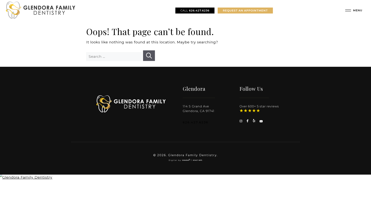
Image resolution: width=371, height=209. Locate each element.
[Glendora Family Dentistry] (185, 177)
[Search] (149, 55)
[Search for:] (114, 56)
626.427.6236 (194, 10)
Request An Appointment (245, 10)
